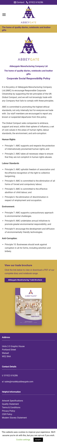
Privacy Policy (8, 411)
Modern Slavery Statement (14, 417)
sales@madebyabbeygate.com (19, 381)
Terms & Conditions (11, 407)
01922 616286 (11, 375)
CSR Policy (7, 414)
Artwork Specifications (12, 400)
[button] (4, 14)
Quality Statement (10, 404)
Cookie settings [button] (23, 439)
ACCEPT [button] (38, 440)
